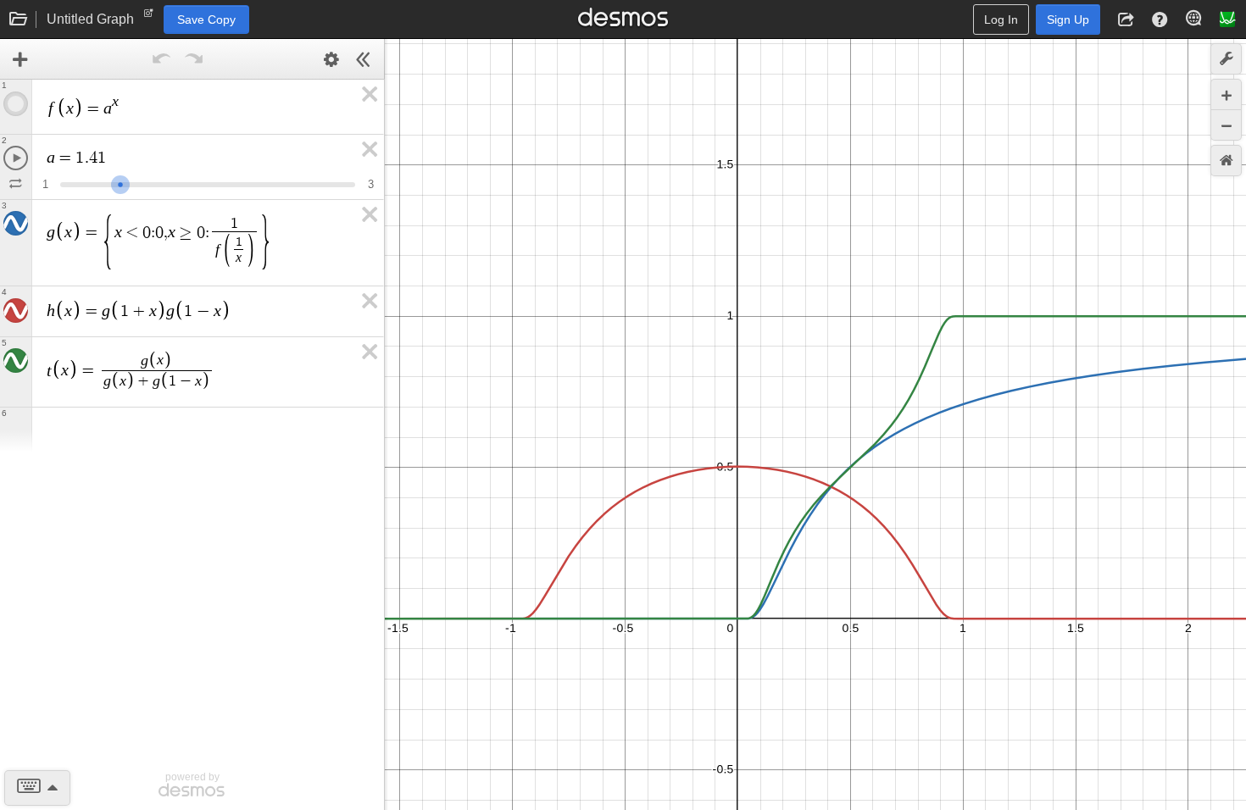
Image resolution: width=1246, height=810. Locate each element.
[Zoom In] (1226, 94)
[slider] (120, 183)
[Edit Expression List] (331, 59)
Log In (1001, 19)
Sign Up (1068, 19)
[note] (148, 16)
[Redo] (194, 59)
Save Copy (206, 19)
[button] (1126, 19)
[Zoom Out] (1226, 125)
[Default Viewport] (1226, 160)
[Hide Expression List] (364, 59)
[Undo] (162, 59)
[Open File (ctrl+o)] (19, 19)
